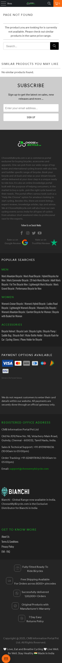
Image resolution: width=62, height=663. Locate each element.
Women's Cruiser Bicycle (12, 303)
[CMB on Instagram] (27, 233)
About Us (5, 536)
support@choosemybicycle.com (29, 468)
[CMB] (31, 3)
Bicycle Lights (35, 331)
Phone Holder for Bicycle (31, 339)
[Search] (49, 3)
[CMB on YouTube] (39, 233)
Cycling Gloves (12, 339)
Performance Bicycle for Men (28, 288)
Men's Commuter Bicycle (17, 280)
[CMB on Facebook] (21, 233)
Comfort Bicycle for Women (39, 312)
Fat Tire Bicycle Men (19, 284)
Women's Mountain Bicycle (13, 312)
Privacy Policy (8, 546)
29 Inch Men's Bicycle (39, 280)
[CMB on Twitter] (34, 233)
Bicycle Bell (18, 335)
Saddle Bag (7, 335)
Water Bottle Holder (34, 335)
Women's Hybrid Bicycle (34, 303)
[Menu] (1, 3)
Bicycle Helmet (8, 331)
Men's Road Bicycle (32, 276)
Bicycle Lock (22, 331)
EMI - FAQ (6, 551)
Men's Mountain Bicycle (12, 276)
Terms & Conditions (10, 541)
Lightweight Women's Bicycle (22, 308)
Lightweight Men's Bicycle (40, 284)
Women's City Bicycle (46, 308)
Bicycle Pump (49, 331)
